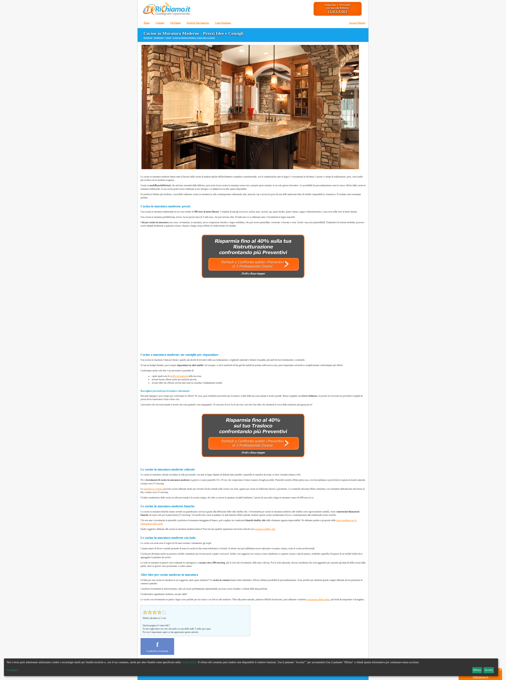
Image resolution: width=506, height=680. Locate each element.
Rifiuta (477, 670)
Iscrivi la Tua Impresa (198, 23)
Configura (12, 670)
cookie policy (188, 662)
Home (147, 23)
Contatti (160, 23)
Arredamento (159, 38)
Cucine (168, 38)
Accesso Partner (357, 23)
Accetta (488, 670)
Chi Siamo (175, 23)
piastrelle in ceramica (153, 488)
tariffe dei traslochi (179, 376)
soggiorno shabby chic (264, 529)
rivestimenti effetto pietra (318, 599)
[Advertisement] (253, 316)
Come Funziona (223, 23)
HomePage (147, 38)
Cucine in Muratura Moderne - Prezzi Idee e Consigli (194, 38)
